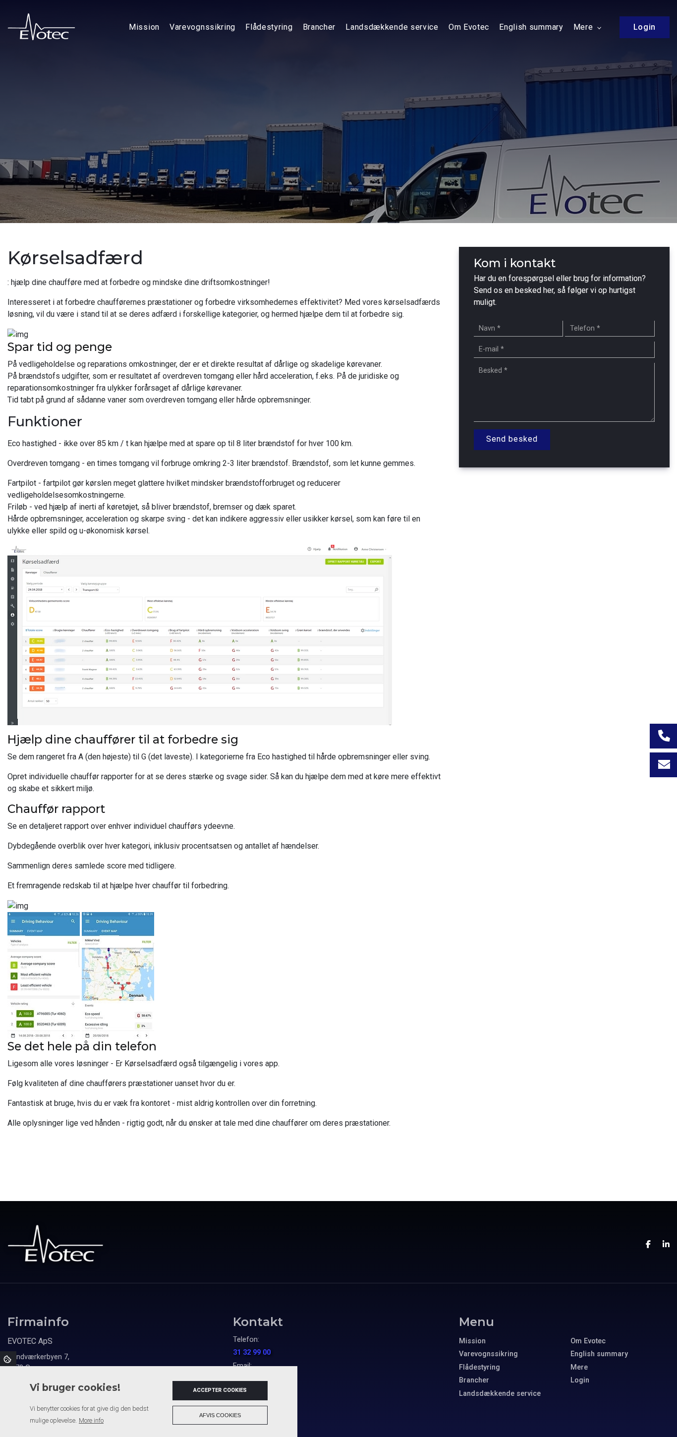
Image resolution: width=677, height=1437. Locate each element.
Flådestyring (479, 1367)
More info (91, 1420)
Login (579, 1380)
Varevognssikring (488, 1354)
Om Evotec (588, 1341)
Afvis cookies (220, 1415)
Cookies (8, 1358)
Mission (472, 1341)
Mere (579, 1367)
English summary (599, 1354)
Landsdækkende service (500, 1393)
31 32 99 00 (252, 1352)
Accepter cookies (220, 1390)
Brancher (474, 1380)
